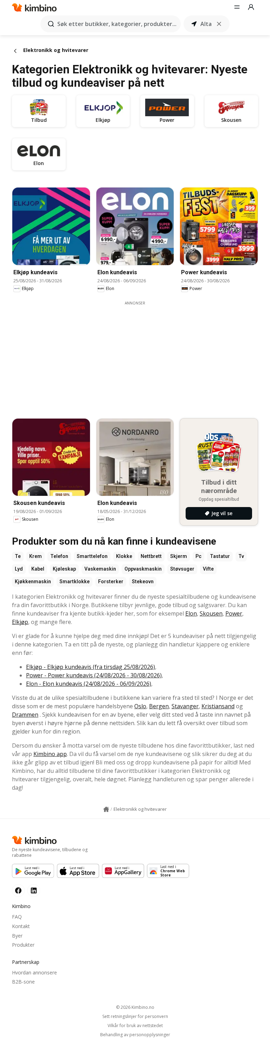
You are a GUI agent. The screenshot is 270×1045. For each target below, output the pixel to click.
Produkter (23, 944)
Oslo (140, 706)
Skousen (211, 613)
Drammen (25, 714)
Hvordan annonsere (34, 972)
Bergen (159, 706)
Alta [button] (206, 24)
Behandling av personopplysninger (135, 1035)
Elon (191, 613)
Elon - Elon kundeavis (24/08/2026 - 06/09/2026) (88, 684)
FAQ (17, 916)
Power (233, 613)
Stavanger (185, 706)
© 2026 (135, 1007)
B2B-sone (23, 981)
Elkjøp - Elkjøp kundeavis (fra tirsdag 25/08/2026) (90, 667)
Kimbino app (50, 754)
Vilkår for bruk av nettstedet (135, 1025)
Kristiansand (217, 706)
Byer (17, 935)
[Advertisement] (140, 355)
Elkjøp (20, 622)
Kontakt (21, 926)
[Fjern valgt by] (219, 23)
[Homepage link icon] (106, 809)
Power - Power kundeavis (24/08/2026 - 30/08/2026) (94, 675)
